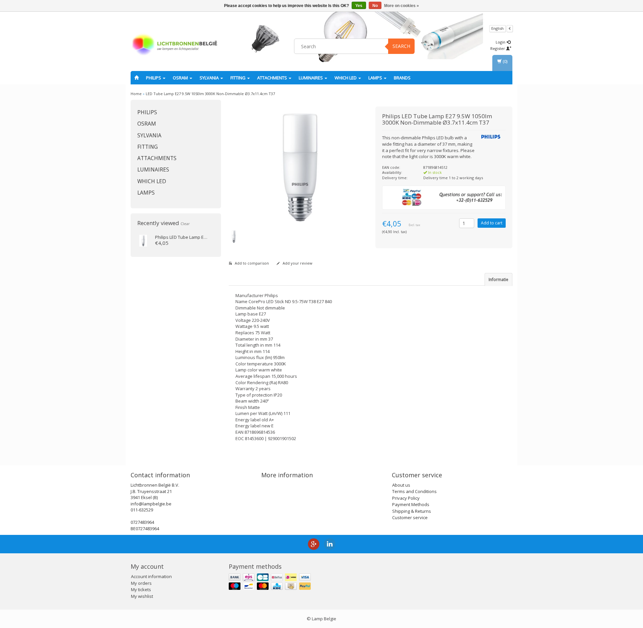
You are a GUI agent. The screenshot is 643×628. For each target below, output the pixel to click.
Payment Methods (410, 504)
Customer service (410, 517)
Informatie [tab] (498, 279)
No (375, 5)
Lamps (375, 78)
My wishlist (142, 596)
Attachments (272, 78)
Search (401, 46)
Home (136, 93)
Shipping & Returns (411, 511)
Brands (402, 78)
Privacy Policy (406, 498)
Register (498, 48)
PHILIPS (154, 78)
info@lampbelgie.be (151, 504)
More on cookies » (401, 5)
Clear (185, 223)
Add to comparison (251, 263)
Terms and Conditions (414, 491)
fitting (238, 78)
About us (401, 485)
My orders (141, 583)
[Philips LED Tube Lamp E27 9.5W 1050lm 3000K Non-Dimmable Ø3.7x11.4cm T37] (143, 240)
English (497, 28)
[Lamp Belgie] (174, 45)
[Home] (136, 77)
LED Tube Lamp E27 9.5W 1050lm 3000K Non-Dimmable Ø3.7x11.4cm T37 (210, 93)
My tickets (141, 589)
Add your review (297, 263)
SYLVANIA (210, 78)
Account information (151, 576)
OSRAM (181, 78)
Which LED (346, 78)
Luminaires (311, 78)
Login (501, 42)
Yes (358, 5)
